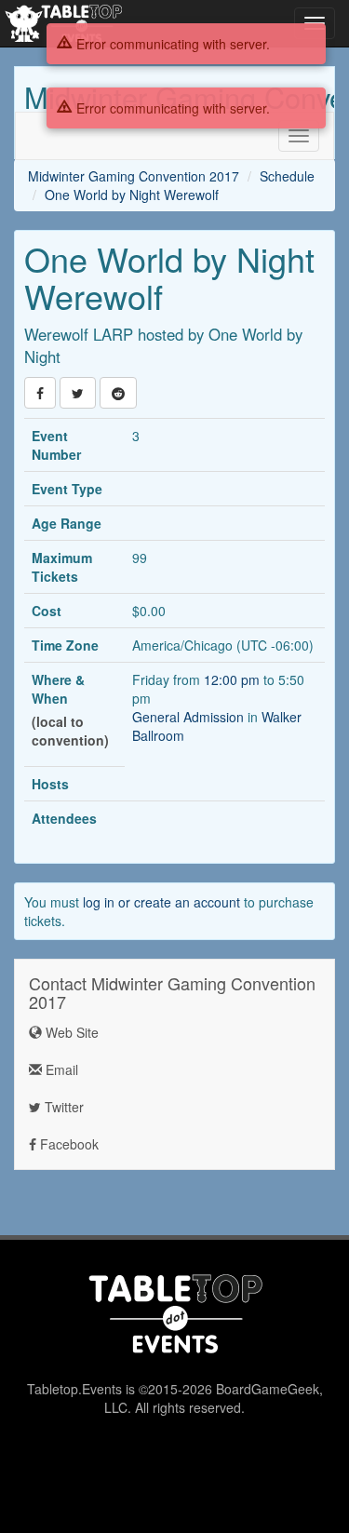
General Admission (188, 716)
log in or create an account (161, 902)
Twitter (62, 1106)
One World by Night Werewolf (132, 194)
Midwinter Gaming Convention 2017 (133, 176)
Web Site (70, 1032)
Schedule (287, 176)
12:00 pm (233, 679)
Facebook (67, 1144)
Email (60, 1069)
